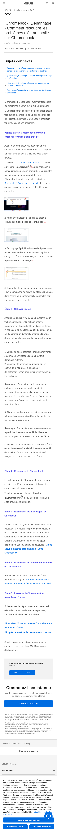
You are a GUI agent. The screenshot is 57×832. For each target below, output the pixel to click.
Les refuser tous (15, 826)
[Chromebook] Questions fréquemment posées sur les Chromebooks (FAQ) (28, 84)
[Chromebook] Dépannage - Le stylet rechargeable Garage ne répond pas (29, 77)
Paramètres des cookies (28, 820)
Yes (15, 672)
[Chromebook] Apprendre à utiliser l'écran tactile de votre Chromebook (29, 91)
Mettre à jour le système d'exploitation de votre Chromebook (28, 548)
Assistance (20, 10)
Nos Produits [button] (7, 770)
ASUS (7, 10)
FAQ (32, 10)
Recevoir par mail (16, 49)
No (28, 672)
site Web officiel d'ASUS (30, 162)
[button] (4, 3)
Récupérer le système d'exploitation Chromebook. (28, 632)
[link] (28, 3)
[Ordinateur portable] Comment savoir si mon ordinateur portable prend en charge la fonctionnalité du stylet (28, 69)
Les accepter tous (42, 826)
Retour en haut (27, 751)
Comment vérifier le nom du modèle (21, 183)
